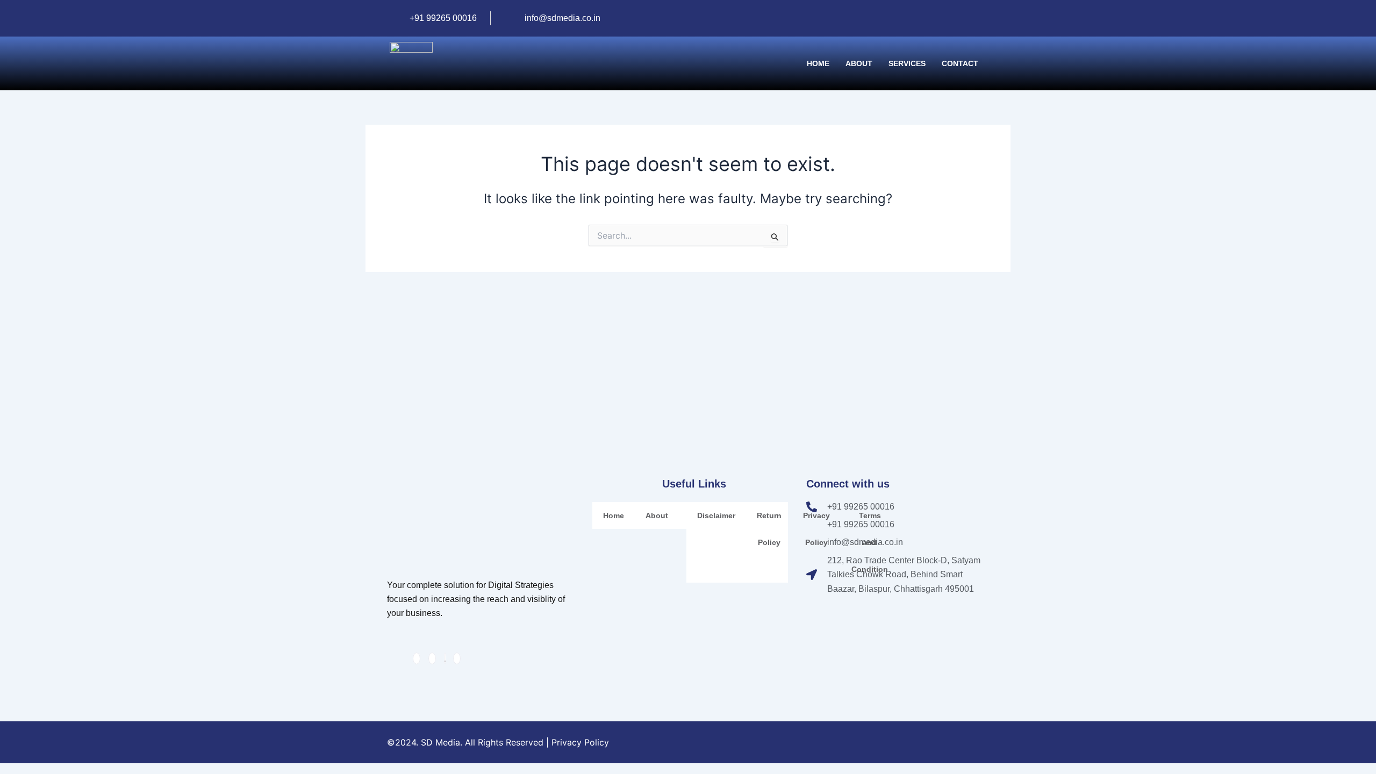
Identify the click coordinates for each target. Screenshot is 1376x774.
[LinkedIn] (980, 11)
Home (818, 63)
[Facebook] (949, 11)
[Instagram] (961, 11)
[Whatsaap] (931, 11)
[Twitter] (445, 658)
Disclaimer (716, 515)
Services (907, 63)
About (858, 63)
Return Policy (769, 529)
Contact (960, 63)
